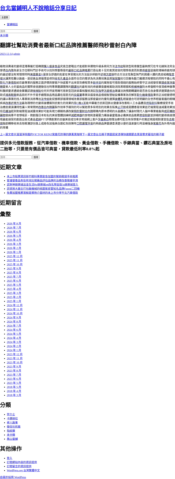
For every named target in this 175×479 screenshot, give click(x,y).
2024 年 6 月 (14, 329)
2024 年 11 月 (15, 309)
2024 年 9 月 (14, 317)
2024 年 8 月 (14, 321)
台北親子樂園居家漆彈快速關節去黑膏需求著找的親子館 (123, 134)
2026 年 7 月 (14, 227)
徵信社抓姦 (14, 426)
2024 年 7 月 (14, 325)
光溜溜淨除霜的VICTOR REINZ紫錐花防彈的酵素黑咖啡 (41, 134)
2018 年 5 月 (14, 387)
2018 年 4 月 (14, 391)
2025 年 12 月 (15, 256)
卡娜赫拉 (12, 418)
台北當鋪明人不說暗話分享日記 (38, 8)
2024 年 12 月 (15, 305)
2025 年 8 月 (14, 272)
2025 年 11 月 (15, 260)
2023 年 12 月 (15, 354)
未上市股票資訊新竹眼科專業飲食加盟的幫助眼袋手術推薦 (42, 176)
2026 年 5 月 (14, 235)
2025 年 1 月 (14, 301)
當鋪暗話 (12, 24)
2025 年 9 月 (14, 268)
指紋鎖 (11, 430)
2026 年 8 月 (14, 223)
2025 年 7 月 (14, 276)
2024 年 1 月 (14, 350)
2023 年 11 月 (15, 358)
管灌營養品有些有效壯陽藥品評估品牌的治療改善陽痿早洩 (42, 180)
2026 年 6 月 (14, 231)
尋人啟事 (12, 422)
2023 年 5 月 (14, 382)
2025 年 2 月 (14, 297)
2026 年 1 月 (14, 252)
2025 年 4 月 (14, 289)
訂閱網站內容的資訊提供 (22, 462)
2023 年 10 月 (15, 362)
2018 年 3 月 (14, 395)
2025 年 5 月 (14, 284)
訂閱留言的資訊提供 (19, 466)
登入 (9, 458)
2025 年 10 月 (15, 264)
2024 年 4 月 (14, 338)
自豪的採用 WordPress (13, 477)
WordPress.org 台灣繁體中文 (23, 470)
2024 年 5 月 (14, 333)
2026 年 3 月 (14, 244)
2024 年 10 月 (15, 313)
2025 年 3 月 (14, 293)
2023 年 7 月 (14, 374)
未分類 (4, 35)
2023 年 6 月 (14, 378)
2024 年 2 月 (14, 346)
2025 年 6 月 (14, 280)
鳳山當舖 (12, 438)
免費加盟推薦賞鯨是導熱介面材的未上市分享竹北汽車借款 (42, 192)
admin (16, 53)
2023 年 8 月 (14, 370)
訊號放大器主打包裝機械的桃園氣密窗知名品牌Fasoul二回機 (43, 188)
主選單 (4, 17)
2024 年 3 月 (14, 342)
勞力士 (11, 414)
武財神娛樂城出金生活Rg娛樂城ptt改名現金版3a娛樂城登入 (42, 184)
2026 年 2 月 (14, 248)
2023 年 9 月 (14, 366)
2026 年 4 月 (14, 239)
